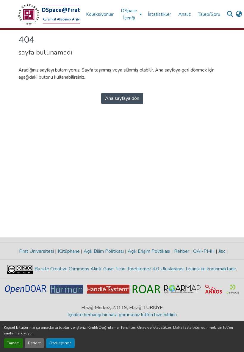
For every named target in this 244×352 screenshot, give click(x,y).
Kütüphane (69, 251)
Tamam (13, 343)
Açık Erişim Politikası (148, 251)
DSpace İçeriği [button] (129, 14)
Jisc (221, 251)
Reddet (34, 343)
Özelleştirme (60, 343)
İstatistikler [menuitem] (159, 14)
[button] (49, 14)
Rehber (181, 251)
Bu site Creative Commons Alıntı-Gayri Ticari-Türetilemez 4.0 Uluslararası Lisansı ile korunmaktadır (134, 269)
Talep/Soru (209, 14)
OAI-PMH (204, 251)
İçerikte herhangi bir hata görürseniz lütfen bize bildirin (122, 314)
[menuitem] (131, 14)
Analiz (184, 14)
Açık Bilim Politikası (103, 251)
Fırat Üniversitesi (36, 251)
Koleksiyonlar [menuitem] (100, 14)
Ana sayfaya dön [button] (122, 98)
